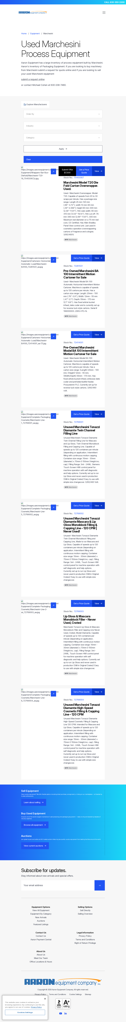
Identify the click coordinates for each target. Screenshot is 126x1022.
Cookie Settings (75, 994)
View (97, 171)
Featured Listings (40, 924)
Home (24, 33)
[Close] (45, 998)
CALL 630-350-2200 (114, 2)
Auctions (41, 921)
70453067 (79, 177)
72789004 (79, 699)
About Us (41, 954)
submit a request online (33, 79)
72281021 (78, 266)
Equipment (35, 33)
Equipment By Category (40, 914)
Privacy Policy (85, 936)
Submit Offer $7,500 (67, 171)
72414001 (78, 342)
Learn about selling (32, 802)
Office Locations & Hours (41, 961)
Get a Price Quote (84, 171)
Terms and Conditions (85, 939)
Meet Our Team (41, 958)
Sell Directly (85, 910)
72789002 (79, 513)
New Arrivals (41, 917)
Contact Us (41, 936)
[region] (25, 1007)
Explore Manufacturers (37, 104)
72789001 (78, 422)
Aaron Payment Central (41, 939)
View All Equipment (40, 910)
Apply (61, 149)
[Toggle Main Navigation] (104, 12)
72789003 (79, 611)
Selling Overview (85, 914)
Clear (28, 159)
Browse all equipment (33, 825)
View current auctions (33, 845)
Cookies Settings (25, 1012)
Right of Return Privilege (85, 943)
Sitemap (88, 994)
